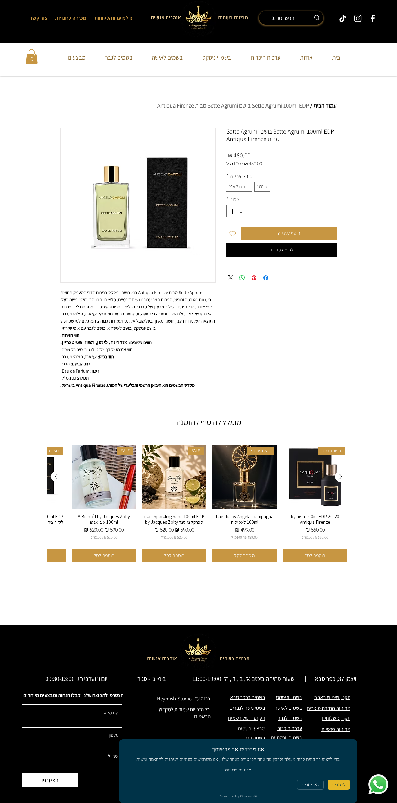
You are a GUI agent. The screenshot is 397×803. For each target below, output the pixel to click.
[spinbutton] (240, 211)
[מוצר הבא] (56, 476)
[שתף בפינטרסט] (254, 277)
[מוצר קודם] (340, 476)
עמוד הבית (325, 105)
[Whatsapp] (378, 784)
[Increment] (231, 211)
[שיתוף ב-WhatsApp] (242, 277)
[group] (198, 503)
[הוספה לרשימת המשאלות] (232, 233)
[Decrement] (249, 211)
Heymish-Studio (174, 698)
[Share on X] (230, 277)
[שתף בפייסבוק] (266, 277)
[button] (31, 56)
